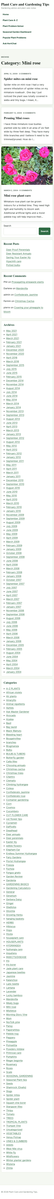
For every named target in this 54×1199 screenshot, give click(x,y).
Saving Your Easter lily (18, 257)
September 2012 (15, 438)
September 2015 (15, 365)
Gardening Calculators (18, 888)
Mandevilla (22, 288)
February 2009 (14, 545)
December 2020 (15, 349)
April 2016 (11, 357)
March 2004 (12, 668)
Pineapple (11, 1041)
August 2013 (13, 418)
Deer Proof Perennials (18, 249)
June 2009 (12, 530)
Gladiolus (11, 907)
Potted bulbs (13, 265)
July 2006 (11, 622)
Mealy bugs (12, 1003)
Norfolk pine (13, 1022)
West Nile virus (14, 1148)
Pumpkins (11, 1056)
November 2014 (15, 384)
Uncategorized (14, 1129)
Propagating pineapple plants (28, 281)
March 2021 (12, 338)
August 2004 (13, 652)
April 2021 (11, 334)
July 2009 (11, 526)
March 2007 (12, 599)
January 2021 (13, 346)
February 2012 (14, 453)
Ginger (10, 903)
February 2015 (14, 376)
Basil (8, 723)
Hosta (9, 933)
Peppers (10, 1037)
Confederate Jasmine (26, 294)
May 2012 (11, 445)
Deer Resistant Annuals (18, 253)
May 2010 (11, 495)
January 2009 (13, 549)
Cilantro (10, 776)
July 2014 (11, 392)
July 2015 (11, 369)
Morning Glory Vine (16, 1014)
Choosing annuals (15, 765)
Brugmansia (12, 746)
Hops (9, 930)
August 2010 (13, 487)
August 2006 (13, 618)
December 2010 (14, 480)
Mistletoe (11, 1010)
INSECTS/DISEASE (16, 957)
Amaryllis (11, 700)
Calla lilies (11, 761)
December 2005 (15, 645)
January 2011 (13, 476)
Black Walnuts (13, 730)
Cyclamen (11, 822)
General (10, 891)
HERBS (10, 922)
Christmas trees (14, 773)
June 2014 (11, 395)
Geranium (11, 895)
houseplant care (15, 937)
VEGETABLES (13, 1133)
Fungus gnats (13, 872)
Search (7, 225)
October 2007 (13, 579)
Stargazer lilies (14, 1106)
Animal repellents (15, 704)
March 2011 (12, 472)
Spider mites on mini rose (21, 78)
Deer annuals (13, 834)
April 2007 (12, 595)
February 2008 (14, 572)
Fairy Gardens (13, 857)
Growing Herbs (14, 914)
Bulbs (9, 749)
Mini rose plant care (17, 195)
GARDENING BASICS (17, 884)
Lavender (11, 991)
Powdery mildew (15, 1049)
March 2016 (12, 361)
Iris (7, 960)
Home (6, 14)
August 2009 (13, 522)
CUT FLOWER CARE (17, 815)
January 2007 (13, 606)
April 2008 (12, 564)
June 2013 (11, 422)
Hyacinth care (13, 261)
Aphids (10, 707)
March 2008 (12, 568)
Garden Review (14, 876)
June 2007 (12, 591)
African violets (14, 692)
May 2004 (11, 660)
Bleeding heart (14, 734)
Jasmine (10, 976)
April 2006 (12, 633)
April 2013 (11, 426)
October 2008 (14, 553)
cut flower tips (14, 819)
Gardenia (11, 880)
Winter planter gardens (18, 1160)
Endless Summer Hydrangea (21, 853)
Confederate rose (15, 796)
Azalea (10, 719)
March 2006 (12, 637)
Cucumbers (12, 811)
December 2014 (14, 380)
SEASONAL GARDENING (19, 1075)
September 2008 (15, 556)
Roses (9, 1068)
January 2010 (13, 510)
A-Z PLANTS (13, 688)
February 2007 (14, 602)
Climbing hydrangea (17, 784)
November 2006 (15, 610)
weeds (9, 1144)
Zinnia (9, 1167)
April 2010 (11, 499)
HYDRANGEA (13, 945)
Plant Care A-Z (10, 20)
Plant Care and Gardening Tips (25, 4)
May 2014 (11, 399)
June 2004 (12, 656)
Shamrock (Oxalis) (16, 1087)
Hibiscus (10, 926)
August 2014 (13, 388)
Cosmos (10, 807)
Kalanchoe (11, 980)
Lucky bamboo (14, 995)
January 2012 (13, 457)
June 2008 (12, 560)
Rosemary (11, 1064)
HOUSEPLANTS (14, 941)
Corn (9, 803)
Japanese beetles (15, 972)
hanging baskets (15, 918)
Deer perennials (14, 838)
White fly (11, 1152)
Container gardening (17, 799)
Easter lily (11, 841)
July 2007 (11, 587)
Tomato (10, 1114)
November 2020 (15, 353)
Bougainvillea (13, 738)
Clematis (11, 780)
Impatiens (11, 953)
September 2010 (15, 484)
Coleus (10, 788)
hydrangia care (14, 949)
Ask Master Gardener (17, 711)
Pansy (9, 1026)
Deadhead (11, 830)
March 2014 (12, 403)
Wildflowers (12, 1156)
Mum (9, 1018)
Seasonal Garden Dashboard (17, 32)
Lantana (10, 987)
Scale (9, 1072)
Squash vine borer (16, 1102)
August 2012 (13, 441)
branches (11, 742)
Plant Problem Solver (13, 26)
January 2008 (13, 576)
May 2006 (11, 629)
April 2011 (11, 468)
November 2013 (15, 411)
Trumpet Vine (13, 1125)
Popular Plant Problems (14, 37)
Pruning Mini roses (16, 118)
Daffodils (11, 826)
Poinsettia (11, 1045)
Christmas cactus (15, 769)
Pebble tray (12, 1033)
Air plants (11, 696)
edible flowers (14, 845)
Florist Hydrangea (16, 861)
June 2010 (11, 491)
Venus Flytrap (13, 1137)
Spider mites (13, 1095)
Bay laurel (11, 726)
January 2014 (13, 407)
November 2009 (15, 514)
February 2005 (14, 648)
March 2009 (12, 541)
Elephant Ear (13, 849)
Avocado (11, 715)
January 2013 (13, 434)
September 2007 (15, 583)
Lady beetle (12, 983)
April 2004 (12, 664)
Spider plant (12, 1098)
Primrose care (13, 1052)
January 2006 (13, 641)
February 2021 (14, 342)
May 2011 (11, 464)
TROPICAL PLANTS (16, 1121)
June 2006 (12, 625)
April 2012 (11, 449)
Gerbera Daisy (14, 899)
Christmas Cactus (24, 301)
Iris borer (11, 964)
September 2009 (15, 518)
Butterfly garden (15, 757)
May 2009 (11, 533)
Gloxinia (10, 911)
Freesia (10, 865)
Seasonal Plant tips (16, 1079)
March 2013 (12, 430)
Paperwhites (13, 1029)
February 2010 (14, 507)
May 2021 (11, 330)
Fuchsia (10, 868)
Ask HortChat (10, 43)
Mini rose (11, 1006)
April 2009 (12, 537)
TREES (9, 1118)
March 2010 (12, 503)
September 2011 (15, 461)
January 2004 (13, 671)
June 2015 (11, 372)
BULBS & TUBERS (15, 753)
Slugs (9, 1091)
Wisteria (10, 1164)
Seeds (9, 1083)
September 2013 (15, 415)
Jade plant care (14, 968)
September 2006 (15, 614)
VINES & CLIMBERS (16, 1141)
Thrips (9, 1110)
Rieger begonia (14, 1060)
